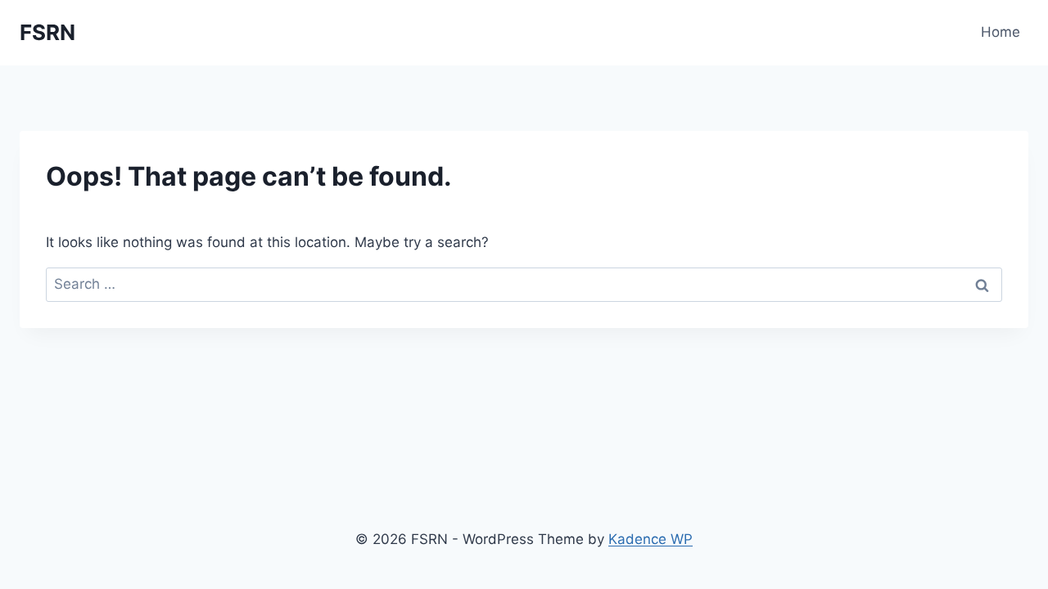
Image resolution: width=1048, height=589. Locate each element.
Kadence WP (650, 539)
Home (1000, 32)
